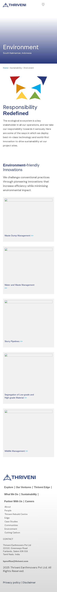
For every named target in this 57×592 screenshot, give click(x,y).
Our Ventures (23, 487)
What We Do (11, 494)
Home (5, 68)
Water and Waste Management (19, 285)
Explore (8, 487)
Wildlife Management (15, 451)
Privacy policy (12, 582)
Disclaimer (29, 582)
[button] (37, 5)
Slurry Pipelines (12, 341)
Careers (29, 501)
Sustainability (29, 494)
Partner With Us (13, 501)
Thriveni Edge (42, 487)
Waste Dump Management (17, 235)
